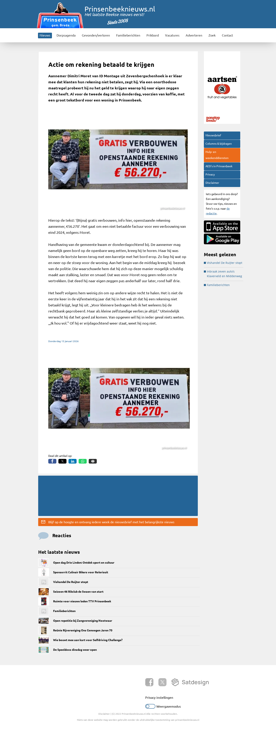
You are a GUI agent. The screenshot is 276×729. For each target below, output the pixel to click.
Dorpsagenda (66, 35)
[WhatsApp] (83, 461)
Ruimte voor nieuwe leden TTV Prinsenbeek (82, 601)
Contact (227, 35)
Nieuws (45, 35)
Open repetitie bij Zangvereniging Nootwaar (82, 620)
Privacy (210, 174)
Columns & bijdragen (218, 143)
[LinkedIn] (72, 461)
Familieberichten (128, 35)
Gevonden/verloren (96, 35)
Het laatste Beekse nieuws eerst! (114, 14)
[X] (62, 461)
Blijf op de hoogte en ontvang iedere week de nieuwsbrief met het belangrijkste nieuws (111, 522)
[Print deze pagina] (93, 461)
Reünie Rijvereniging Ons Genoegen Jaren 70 (82, 630)
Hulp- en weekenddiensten (217, 155)
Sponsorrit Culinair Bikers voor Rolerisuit (80, 572)
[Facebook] (52, 461)
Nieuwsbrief (213, 135)
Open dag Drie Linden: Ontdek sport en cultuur (83, 562)
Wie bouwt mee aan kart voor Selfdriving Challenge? (87, 640)
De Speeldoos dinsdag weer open (75, 649)
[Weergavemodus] (150, 707)
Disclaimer (212, 182)
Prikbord (152, 35)
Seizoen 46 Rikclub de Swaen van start (78, 591)
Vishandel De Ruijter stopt (70, 582)
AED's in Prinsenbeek (218, 166)
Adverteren (194, 35)
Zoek (212, 35)
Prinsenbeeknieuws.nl (119, 9)
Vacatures (172, 35)
